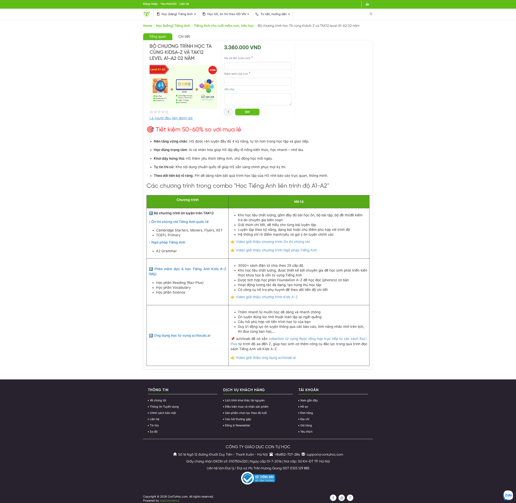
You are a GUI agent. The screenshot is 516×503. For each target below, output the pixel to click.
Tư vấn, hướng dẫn (271, 14)
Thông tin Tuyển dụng (164, 406)
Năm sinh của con (236, 73)
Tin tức (154, 425)
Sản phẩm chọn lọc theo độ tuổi (246, 412)
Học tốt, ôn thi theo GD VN (224, 14)
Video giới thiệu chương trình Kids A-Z (267, 297)
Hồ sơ (304, 406)
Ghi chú (229, 89)
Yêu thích (306, 431)
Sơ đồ (153, 431)
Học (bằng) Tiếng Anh (175, 14)
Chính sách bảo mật (163, 412)
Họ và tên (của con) (237, 58)
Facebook (333, 498)
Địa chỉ (304, 419)
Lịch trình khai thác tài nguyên (245, 400)
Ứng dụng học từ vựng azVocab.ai (182, 335)
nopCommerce (169, 500)
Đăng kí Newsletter (237, 425)
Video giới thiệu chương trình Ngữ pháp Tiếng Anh (276, 250)
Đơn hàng (306, 412)
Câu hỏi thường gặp (238, 419)
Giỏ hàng (306, 425)
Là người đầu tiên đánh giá (171, 118)
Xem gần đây (309, 400)
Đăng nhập (150, 3)
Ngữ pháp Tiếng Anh (168, 242)
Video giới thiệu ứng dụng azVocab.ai (266, 358)
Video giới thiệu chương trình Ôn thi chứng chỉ (273, 242)
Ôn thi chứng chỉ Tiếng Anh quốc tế (180, 222)
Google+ (350, 498)
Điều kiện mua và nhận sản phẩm (246, 406)
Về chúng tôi (158, 400)
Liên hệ (184, 3)
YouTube (341, 498)
